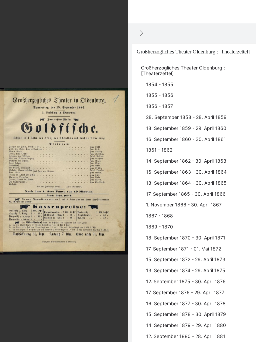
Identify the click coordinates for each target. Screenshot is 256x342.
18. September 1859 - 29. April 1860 (186, 128)
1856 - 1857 (159, 106)
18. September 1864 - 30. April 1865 (186, 183)
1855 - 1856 (159, 95)
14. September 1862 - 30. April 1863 (186, 161)
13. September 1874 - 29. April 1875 (185, 270)
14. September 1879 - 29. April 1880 (186, 325)
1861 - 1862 (159, 150)
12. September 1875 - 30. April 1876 (186, 281)
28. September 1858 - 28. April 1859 (186, 117)
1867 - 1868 (159, 215)
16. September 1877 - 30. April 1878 (186, 303)
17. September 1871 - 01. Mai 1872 (183, 248)
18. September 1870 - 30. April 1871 (185, 237)
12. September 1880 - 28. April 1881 (185, 336)
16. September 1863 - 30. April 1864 (186, 172)
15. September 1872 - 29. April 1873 (185, 259)
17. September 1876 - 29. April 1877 (185, 292)
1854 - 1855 (159, 84)
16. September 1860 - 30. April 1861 (186, 139)
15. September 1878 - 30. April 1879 (186, 314)
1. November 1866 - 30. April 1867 (184, 204)
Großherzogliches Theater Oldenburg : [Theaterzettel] (183, 70)
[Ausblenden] (141, 33)
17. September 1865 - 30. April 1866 (186, 194)
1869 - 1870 (159, 226)
